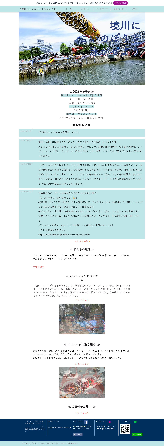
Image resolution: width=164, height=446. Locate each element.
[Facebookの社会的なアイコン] (86, 422)
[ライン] (135, 422)
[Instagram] (109, 422)
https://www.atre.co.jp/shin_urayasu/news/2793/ (64, 234)
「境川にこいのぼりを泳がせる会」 (39, 9)
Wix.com (74, 443)
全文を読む (38, 267)
